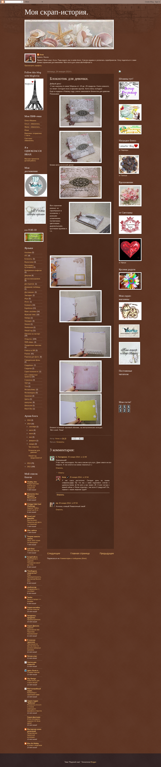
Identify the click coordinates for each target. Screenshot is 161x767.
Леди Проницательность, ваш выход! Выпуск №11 (34, 578)
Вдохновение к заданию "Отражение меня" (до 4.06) (33, 562)
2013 (29, 463)
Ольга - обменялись (32, 124)
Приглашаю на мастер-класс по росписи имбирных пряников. (34, 647)
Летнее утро (32, 656)
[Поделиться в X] (77, 438)
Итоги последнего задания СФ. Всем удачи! (33, 721)
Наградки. (28, 321)
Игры (26, 299)
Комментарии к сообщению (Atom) (73, 558)
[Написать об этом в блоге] (75, 438)
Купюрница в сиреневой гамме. (33, 694)
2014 (29, 424)
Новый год (28, 330)
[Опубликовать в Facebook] (80, 438)
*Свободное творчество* (32, 572)
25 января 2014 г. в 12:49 (77, 457)
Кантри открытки (33, 609)
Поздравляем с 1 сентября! (33, 590)
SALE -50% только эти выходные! (33, 541)
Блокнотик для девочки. (34, 451)
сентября (32, 427)
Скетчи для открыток (31, 663)
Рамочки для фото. (32, 357)
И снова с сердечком (34, 745)
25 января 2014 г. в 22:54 (79, 477)
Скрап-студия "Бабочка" (32, 702)
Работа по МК (30, 350)
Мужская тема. (30, 315)
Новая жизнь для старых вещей (33, 681)
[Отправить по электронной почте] (72, 438)
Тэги (26, 386)
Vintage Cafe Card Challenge (34, 505)
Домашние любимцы (32, 287)
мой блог (31, 549)
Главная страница (80, 553)
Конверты (28, 305)
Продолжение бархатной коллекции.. (32, 735)
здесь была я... (33, 670)
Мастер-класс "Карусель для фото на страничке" (34, 522)
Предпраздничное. (34, 619)
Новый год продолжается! (35, 457)
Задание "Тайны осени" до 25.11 (33, 509)
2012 (29, 467)
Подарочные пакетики (33, 345)
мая (30, 437)
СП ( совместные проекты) (31, 376)
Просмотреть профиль (33, 66)
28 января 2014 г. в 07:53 (68, 503)
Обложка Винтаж (33, 551)
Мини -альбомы (30, 311)
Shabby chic (32, 482)
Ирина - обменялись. (32, 127)
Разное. (27, 354)
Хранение (28, 396)
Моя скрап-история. (56, 12)
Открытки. (28, 339)
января (32, 444)
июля (31, 430)
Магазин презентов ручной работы (32, 160)
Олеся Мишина (30, 120)
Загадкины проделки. (31, 617)
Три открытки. (34, 447)
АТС (26, 256)
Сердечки (28, 368)
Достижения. (29, 292)
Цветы (27, 399)
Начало (27, 324)
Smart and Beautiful (31, 517)
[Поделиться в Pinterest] (82, 438)
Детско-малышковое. (33, 279)
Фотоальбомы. (30, 389)
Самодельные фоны (32, 360)
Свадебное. (29, 365)
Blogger (93, 762)
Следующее (53, 553)
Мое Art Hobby (33, 743)
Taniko (29, 597)
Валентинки (29, 262)
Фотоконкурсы (30, 393)
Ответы (61, 473)
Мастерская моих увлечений (34, 730)
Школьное (28, 405)
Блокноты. (61, 442)
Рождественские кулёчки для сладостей (33, 486)
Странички (28, 380)
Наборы (27, 318)
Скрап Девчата (33, 626)
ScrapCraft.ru (32, 557)
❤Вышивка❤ (31, 498)
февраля (32, 441)
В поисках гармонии (31, 641)
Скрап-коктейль (33, 607)
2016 (29, 420)
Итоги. (27, 302)
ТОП (26, 383)
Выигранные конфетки (33, 270)
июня (31, 433)
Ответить (59, 468)
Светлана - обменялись (29, 139)
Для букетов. (29, 284)
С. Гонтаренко (61, 457)
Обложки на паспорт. (32, 334)
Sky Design (31, 679)
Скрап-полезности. (32, 371)
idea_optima (32, 530)
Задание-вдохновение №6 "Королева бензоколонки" (33, 631)
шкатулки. (28, 402)
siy (57, 503)
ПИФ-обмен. (29, 342)
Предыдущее (107, 553)
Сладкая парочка (33, 672)
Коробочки (28, 308)
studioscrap (31, 587)
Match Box (28, 409)
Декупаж (28, 275)
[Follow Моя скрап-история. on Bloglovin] (34, 109)
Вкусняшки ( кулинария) (29, 266)
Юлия (27, 130)
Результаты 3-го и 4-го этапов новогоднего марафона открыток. (34, 708)
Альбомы (28, 252)
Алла (42, 55)
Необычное (29, 327)
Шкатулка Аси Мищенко (32, 495)
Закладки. (28, 295)
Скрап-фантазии (33, 717)
